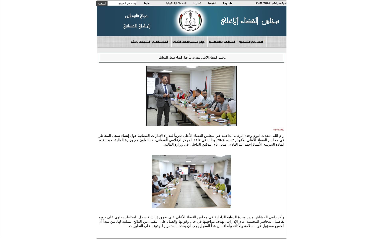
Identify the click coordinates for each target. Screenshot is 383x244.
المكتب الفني (160, 41)
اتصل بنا (197, 3)
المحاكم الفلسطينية (221, 41)
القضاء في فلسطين (251, 41)
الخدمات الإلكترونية (176, 3)
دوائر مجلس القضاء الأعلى (188, 41)
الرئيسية (212, 3)
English (227, 3)
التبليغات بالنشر (140, 41)
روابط (147, 3)
